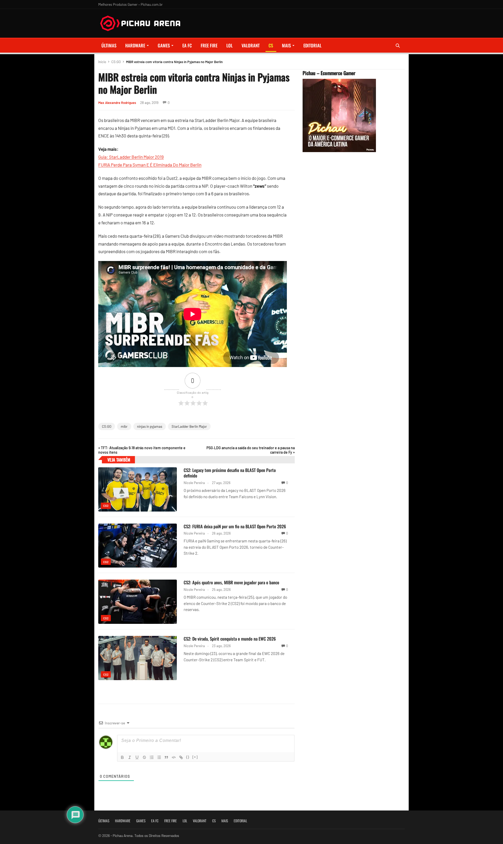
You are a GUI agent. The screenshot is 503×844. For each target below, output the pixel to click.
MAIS (286, 45)
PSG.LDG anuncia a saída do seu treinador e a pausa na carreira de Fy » (250, 450)
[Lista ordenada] (151, 757)
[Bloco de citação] (166, 757)
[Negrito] (122, 757)
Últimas (108, 45)
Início (102, 62)
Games (164, 45)
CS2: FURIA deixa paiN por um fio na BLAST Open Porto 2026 (235, 526)
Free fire (209, 45)
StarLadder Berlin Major (189, 426)
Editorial (312, 45)
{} (188, 757)
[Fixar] (144, 757)
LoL (229, 45)
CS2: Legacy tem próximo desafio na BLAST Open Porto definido (230, 473)
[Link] (181, 757)
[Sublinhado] (137, 757)
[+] (195, 757)
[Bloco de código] (173, 757)
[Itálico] (129, 757)
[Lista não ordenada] (159, 757)
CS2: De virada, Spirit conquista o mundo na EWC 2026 (230, 638)
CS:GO (116, 62)
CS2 (105, 505)
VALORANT (251, 45)
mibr (124, 426)
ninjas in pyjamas (149, 426)
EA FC (187, 45)
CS (271, 45)
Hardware (135, 45)
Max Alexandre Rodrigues (117, 103)
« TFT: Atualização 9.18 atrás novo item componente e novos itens (141, 450)
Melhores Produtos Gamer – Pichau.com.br (130, 4)
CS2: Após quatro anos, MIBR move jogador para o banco (231, 582)
